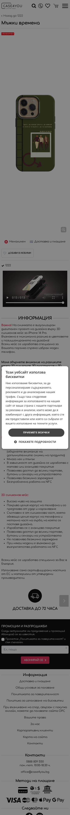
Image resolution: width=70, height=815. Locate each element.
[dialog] (35, 407)
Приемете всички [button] (36, 432)
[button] (35, 442)
